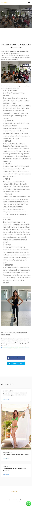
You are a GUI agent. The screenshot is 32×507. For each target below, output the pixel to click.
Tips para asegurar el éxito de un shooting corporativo (14, 469)
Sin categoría (21, 23)
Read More (6, 399)
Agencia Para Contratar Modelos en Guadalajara (16, 454)
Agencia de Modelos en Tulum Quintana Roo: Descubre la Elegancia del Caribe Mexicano (15, 394)
